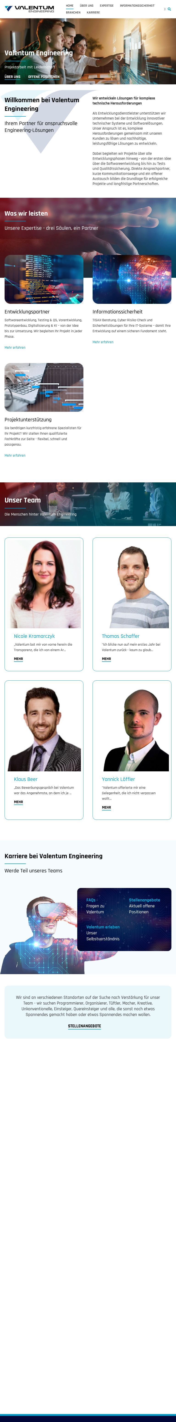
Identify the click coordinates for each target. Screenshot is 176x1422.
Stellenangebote (144, 900)
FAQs (91, 900)
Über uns (87, 6)
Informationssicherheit (137, 6)
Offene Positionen (44, 76)
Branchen (73, 13)
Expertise (107, 6)
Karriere (93, 13)
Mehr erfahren (15, 347)
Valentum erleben (103, 927)
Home (70, 6)
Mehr (18, 658)
